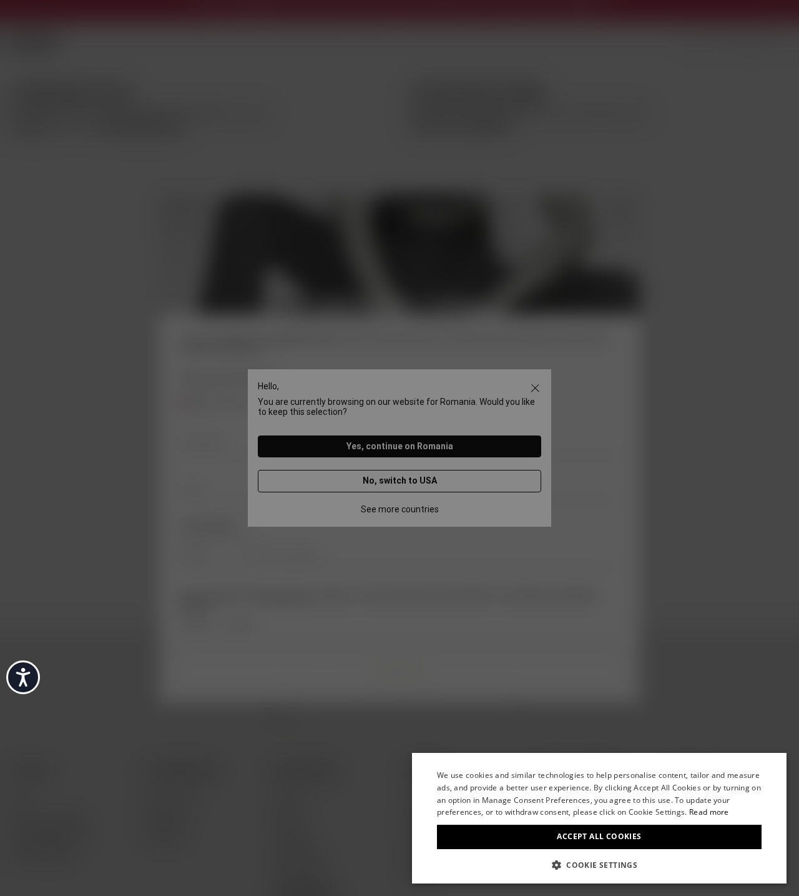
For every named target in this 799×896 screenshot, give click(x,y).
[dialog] (599, 818)
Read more (709, 812)
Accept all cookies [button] (599, 836)
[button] (599, 864)
